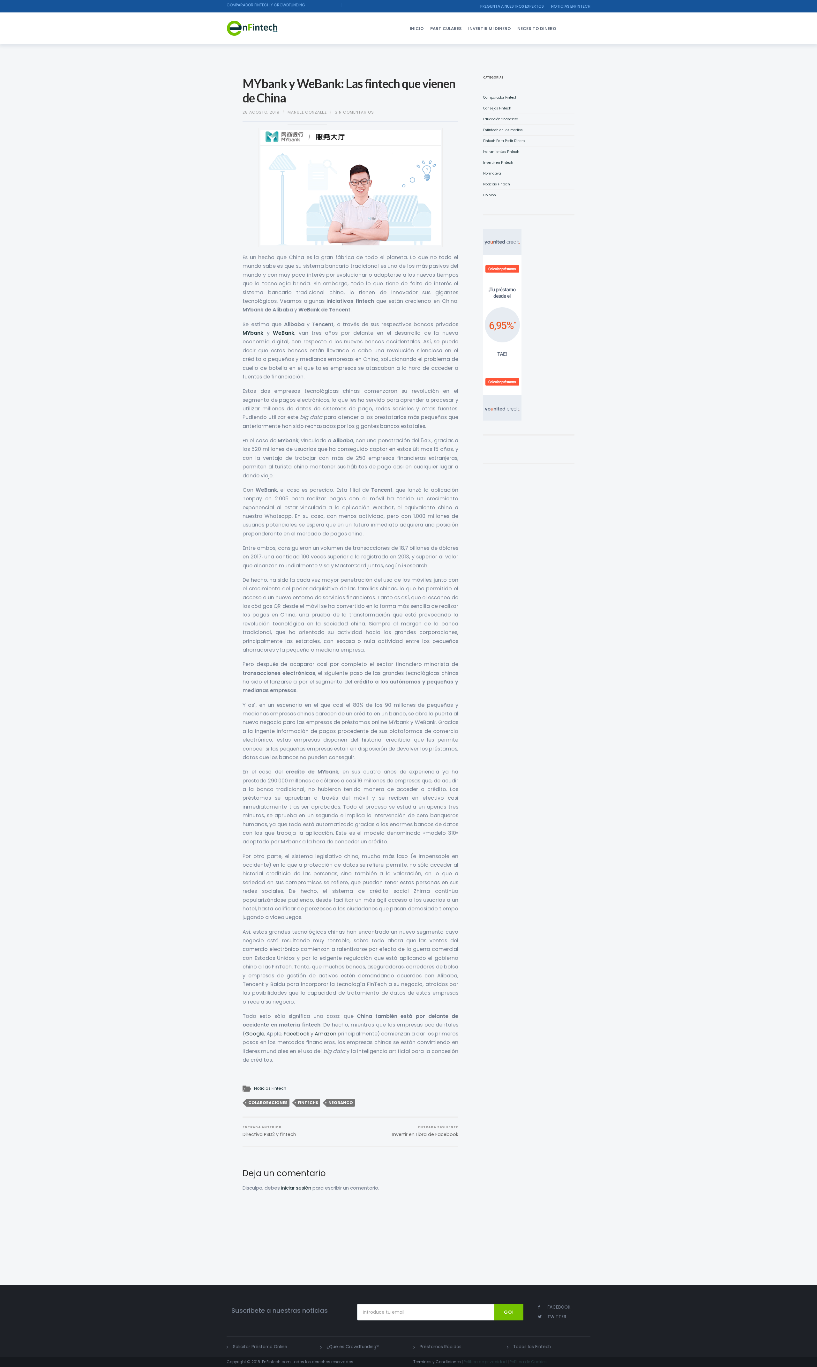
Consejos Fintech (497, 108)
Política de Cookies (528, 1361)
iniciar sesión (296, 1187)
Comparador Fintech (500, 97)
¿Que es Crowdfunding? (352, 1347)
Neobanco (340, 1102)
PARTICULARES (446, 29)
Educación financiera (500, 119)
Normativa (492, 173)
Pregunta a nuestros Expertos (512, 6)
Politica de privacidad (485, 1361)
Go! (509, 1312)
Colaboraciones (268, 1102)
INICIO (417, 29)
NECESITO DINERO (536, 29)
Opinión (489, 195)
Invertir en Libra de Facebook (425, 1131)
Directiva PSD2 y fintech (269, 1131)
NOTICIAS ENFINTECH (570, 6)
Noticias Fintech (270, 1088)
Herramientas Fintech (501, 151)
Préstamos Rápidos (440, 1347)
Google (254, 1033)
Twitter (556, 1317)
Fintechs (308, 1102)
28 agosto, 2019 (261, 112)
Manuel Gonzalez (307, 112)
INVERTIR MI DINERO (489, 29)
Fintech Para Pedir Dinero (504, 140)
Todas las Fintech (532, 1347)
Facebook (296, 1033)
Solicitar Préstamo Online (260, 1347)
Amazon (325, 1033)
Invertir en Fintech (498, 162)
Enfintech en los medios (503, 130)
